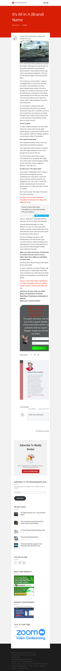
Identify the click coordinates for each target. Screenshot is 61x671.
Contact (14, 668)
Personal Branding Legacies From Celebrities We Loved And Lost (31, 545)
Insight (24, 25)
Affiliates (30, 661)
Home (14, 664)
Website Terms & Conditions (19, 661)
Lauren (16, 25)
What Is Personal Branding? (41, 664)
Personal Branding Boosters (29, 537)
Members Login (23, 668)
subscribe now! (40, 348)
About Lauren (27, 664)
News (19, 664)
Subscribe (20, 498)
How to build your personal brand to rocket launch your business (32, 522)
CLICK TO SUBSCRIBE (31, 471)
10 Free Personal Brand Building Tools (33, 530)
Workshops (43, 666)
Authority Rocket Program (19, 666)
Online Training (33, 666)
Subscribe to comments (43, 431)
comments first (43, 409)
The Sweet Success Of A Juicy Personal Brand (33, 514)
